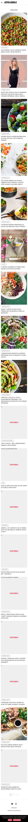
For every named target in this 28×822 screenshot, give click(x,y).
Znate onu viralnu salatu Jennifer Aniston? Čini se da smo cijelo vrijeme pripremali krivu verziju (13, 94)
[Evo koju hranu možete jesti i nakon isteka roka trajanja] (14, 723)
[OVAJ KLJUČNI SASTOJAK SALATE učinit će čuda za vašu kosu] (14, 464)
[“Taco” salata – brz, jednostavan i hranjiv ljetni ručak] (14, 422)
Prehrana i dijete (5, 89)
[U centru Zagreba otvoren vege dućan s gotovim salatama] (14, 245)
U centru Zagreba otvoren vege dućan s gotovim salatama (13, 268)
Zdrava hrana (4, 47)
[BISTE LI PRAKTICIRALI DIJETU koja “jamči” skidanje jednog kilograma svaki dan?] (14, 593)
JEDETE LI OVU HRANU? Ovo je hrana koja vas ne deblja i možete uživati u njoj (13, 529)
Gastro (3, 264)
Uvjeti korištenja (16, 820)
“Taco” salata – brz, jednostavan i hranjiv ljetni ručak (13, 444)
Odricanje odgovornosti (14, 810)
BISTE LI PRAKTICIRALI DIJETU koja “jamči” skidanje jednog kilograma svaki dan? (13, 616)
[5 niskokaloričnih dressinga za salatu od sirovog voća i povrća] (14, 203)
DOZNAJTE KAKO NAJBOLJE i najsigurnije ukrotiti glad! (11, 788)
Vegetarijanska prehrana (7, 440)
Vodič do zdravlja (6, 394)
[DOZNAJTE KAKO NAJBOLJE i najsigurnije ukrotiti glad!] (14, 766)
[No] (26, 818)
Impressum (14, 807)
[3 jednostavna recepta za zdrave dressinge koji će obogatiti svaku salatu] (14, 332)
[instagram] (15, 803)
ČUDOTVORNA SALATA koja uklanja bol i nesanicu (13, 573)
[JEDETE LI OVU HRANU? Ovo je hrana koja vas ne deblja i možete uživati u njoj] (14, 506)
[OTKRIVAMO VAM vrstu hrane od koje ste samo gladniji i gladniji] (14, 681)
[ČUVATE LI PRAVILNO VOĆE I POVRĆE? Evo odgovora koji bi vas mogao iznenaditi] (14, 637)
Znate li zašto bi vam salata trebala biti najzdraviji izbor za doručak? (12, 311)
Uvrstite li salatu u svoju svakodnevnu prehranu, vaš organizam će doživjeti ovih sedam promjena (14, 400)
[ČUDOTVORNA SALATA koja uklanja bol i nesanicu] (14, 551)
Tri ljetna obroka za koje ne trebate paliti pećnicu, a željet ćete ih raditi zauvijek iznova (12, 182)
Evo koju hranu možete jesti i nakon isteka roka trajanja (12, 745)
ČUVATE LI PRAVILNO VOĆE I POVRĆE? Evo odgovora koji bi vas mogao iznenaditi (13, 660)
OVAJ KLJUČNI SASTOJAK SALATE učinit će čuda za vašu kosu (14, 486)
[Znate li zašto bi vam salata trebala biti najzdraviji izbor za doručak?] (14, 288)
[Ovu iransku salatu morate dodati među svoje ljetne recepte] (14, 29)
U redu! (10, 820)
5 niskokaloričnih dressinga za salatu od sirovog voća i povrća (13, 225)
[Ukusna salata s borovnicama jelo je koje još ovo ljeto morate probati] (14, 115)
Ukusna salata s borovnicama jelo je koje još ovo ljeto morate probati (13, 138)
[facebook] (12, 803)
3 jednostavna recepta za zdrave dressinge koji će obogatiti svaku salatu (13, 355)
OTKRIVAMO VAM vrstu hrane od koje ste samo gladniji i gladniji (13, 703)
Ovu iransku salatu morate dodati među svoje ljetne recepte (13, 51)
